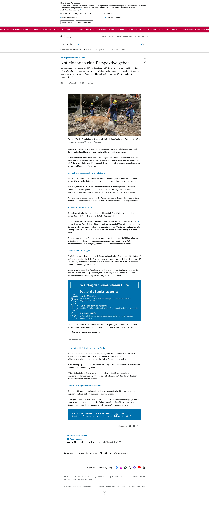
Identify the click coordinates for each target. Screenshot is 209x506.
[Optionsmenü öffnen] (145, 66)
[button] (147, 36)
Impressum (101, 486)
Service (124, 50)
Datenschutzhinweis (129, 36)
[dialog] (104, 13)
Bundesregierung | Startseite (74, 453)
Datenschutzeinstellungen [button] (137, 486)
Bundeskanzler (113, 50)
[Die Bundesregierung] (65, 38)
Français (110, 36)
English (103, 36)
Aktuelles (87, 50)
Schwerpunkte (99, 50)
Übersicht (124, 486)
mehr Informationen (69, 17)
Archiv (97, 453)
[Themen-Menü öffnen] (78, 44)
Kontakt (118, 36)
